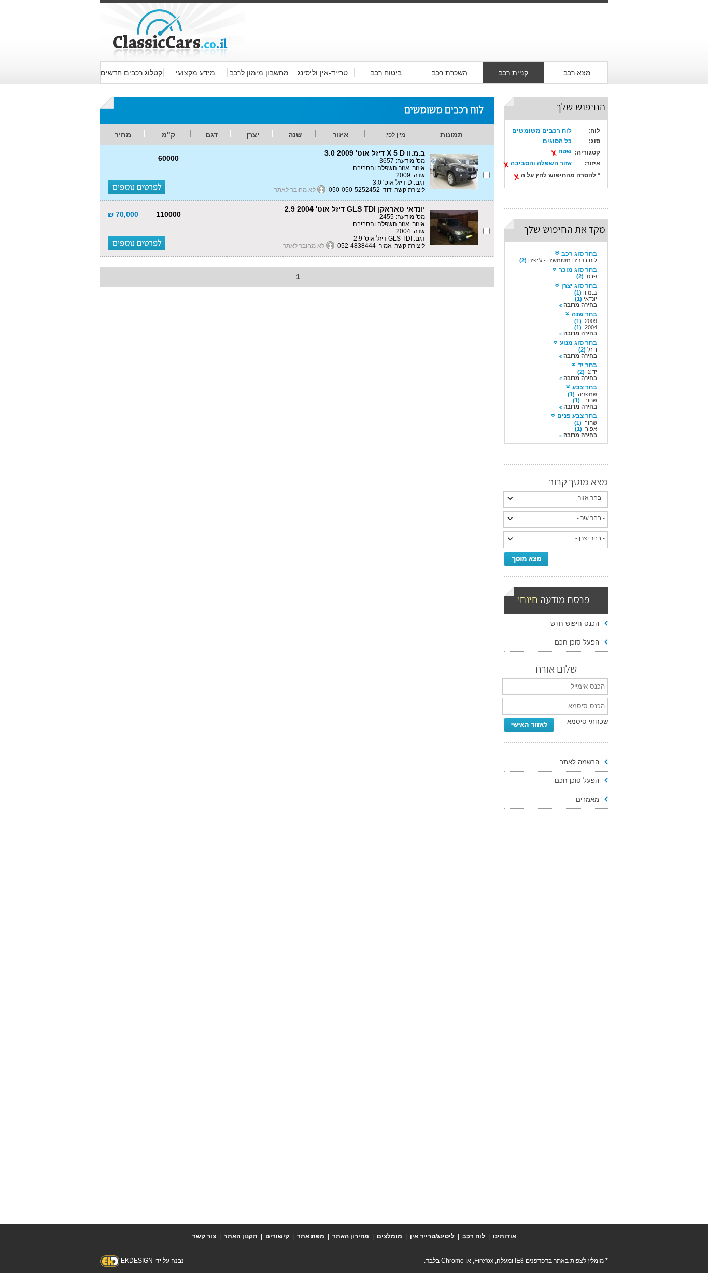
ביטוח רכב (386, 72)
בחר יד (587, 365)
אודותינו (504, 1236)
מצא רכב (577, 72)
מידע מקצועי (195, 72)
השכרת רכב (450, 72)
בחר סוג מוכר (578, 269)
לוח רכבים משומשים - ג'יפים (562, 260)
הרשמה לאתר (579, 762)
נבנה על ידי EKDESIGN (152, 1260)
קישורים (277, 1236)
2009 (591, 321)
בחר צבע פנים (577, 415)
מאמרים (587, 799)
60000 (168, 158)
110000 (168, 214)
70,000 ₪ (122, 214)
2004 (591, 327)
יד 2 (592, 372)
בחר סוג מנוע (578, 342)
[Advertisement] (426, 21)
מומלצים (389, 1236)
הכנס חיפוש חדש (574, 623)
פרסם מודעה (553, 600)
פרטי (591, 276)
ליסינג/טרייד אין (432, 1236)
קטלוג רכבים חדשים (131, 72)
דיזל (592, 349)
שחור (590, 400)
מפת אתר (310, 1236)
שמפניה (587, 394)
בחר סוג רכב (579, 253)
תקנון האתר (241, 1236)
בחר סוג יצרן (579, 285)
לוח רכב (473, 1236)
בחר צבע (584, 387)
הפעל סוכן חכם (577, 642)
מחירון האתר (350, 1236)
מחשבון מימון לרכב (259, 72)
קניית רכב (513, 72)
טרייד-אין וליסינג (323, 72)
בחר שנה (584, 314)
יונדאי (590, 299)
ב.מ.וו (590, 292)
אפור (591, 429)
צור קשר (204, 1236)
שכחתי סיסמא (587, 721)
